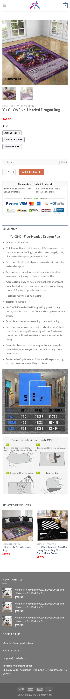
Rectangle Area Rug (22, 106)
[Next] (62, 52)
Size (5, 126)
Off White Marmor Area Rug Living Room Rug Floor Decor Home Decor (52, 550)
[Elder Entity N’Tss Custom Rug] (17, 525)
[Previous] (8, 52)
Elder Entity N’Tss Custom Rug (16, 548)
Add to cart (31, 171)
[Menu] (4, 6)
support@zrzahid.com (14, 658)
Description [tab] (9, 228)
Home (5, 106)
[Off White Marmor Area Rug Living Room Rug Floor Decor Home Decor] (52, 525)
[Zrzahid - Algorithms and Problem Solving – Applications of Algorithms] (35, 5)
